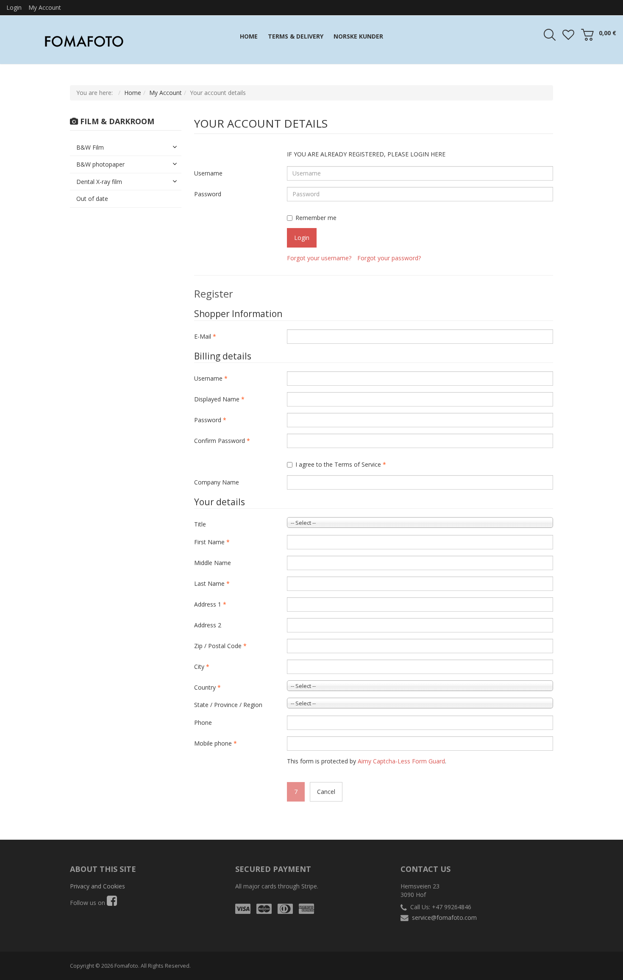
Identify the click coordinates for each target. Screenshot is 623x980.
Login (14, 7)
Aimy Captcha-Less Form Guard (401, 761)
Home (132, 93)
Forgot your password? (389, 258)
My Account (44, 7)
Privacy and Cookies (97, 886)
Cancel (326, 792)
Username (208, 173)
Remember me (316, 218)
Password (207, 194)
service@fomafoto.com (444, 917)
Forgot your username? (319, 258)
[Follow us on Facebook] (112, 903)
